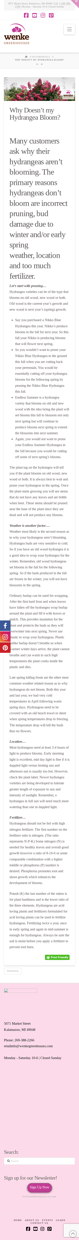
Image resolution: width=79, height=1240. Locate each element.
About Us (32, 1220)
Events (47, 1220)
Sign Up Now (39, 1187)
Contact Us (39, 1223)
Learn (60, 1220)
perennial (13, 971)
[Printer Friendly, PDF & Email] (57, 957)
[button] (69, 29)
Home (18, 1220)
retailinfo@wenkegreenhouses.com (28, 1046)
